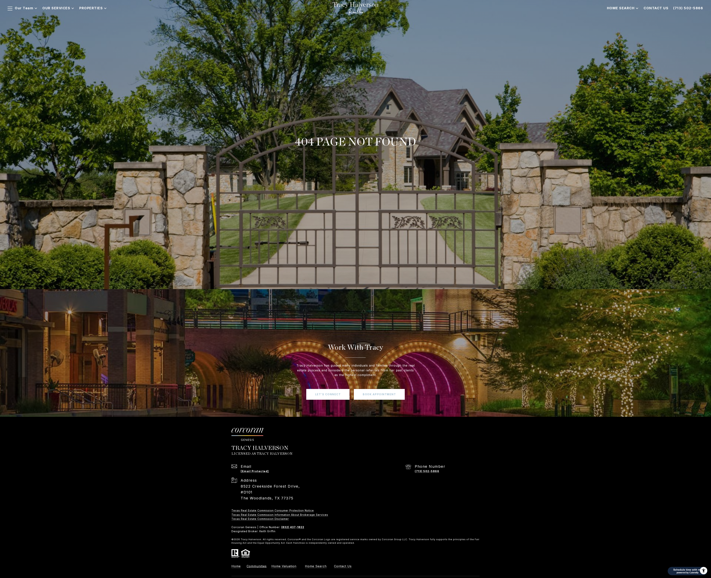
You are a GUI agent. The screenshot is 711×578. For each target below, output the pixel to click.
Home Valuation (283, 566)
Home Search (316, 566)
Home (236, 566)
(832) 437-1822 (292, 527)
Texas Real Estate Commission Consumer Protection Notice (272, 510)
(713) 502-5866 (427, 471)
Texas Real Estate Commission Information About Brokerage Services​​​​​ (279, 514)
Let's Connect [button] (328, 394)
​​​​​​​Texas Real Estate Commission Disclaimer (260, 518)
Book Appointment (379, 394)
